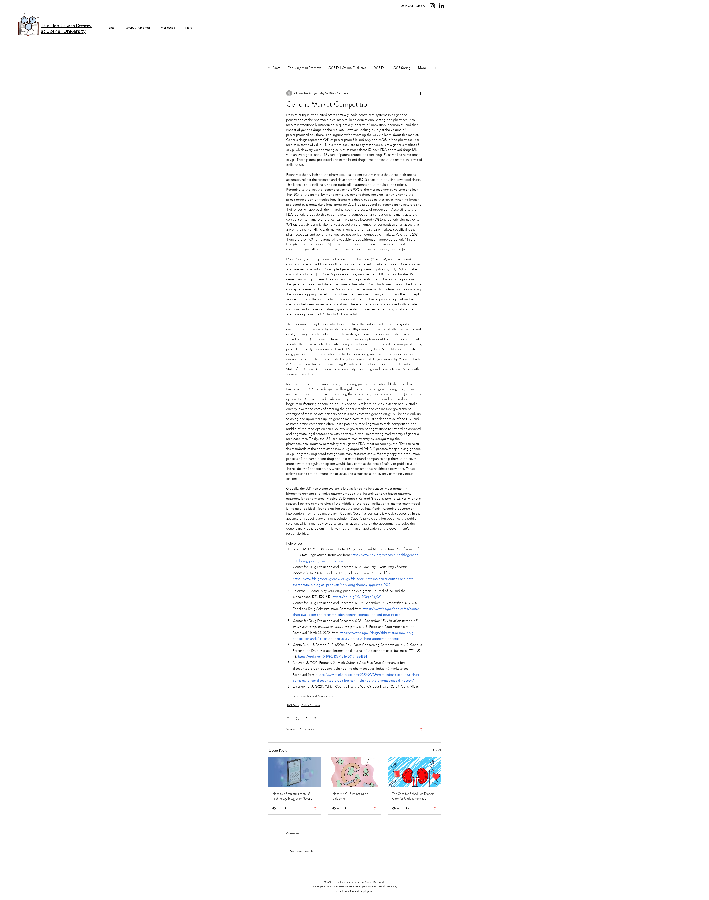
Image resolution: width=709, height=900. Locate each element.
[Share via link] (315, 718)
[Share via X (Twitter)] (297, 718)
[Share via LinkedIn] (306, 718)
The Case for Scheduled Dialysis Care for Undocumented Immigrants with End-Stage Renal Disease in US (413, 796)
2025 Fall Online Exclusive (347, 68)
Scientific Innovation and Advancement (311, 696)
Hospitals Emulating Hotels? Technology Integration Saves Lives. (291, 796)
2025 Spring (402, 68)
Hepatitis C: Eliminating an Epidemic (350, 796)
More (422, 68)
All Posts (274, 68)
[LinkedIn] (441, 5)
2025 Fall (380, 68)
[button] (436, 67)
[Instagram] (432, 5)
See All (437, 750)
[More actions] (420, 93)
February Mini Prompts (304, 68)
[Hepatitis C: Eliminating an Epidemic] (354, 772)
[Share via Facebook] (288, 718)
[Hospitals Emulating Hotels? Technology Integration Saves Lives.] (294, 772)
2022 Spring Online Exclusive (303, 705)
